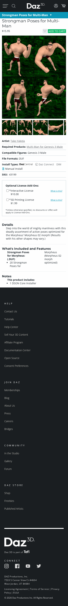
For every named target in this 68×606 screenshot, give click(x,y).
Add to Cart (57, 31)
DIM (58, 164)
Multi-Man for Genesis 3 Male (45, 146)
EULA (16, 592)
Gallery (8, 461)
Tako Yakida (18, 141)
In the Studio (11, 453)
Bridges (8, 429)
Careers (8, 421)
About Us (9, 405)
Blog (6, 398)
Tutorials (9, 319)
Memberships (12, 390)
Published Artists (13, 508)
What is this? (56, 191)
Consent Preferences (16, 366)
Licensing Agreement (16, 589)
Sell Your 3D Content (16, 334)
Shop (7, 493)
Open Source (11, 358)
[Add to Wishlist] (45, 31)
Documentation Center (17, 350)
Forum (8, 469)
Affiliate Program (13, 342)
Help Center (11, 327)
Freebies (9, 501)
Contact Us (10, 311)
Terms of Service (39, 589)
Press (7, 413)
